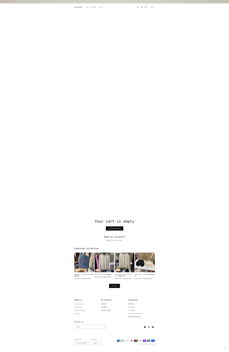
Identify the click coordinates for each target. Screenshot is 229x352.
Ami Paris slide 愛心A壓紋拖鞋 (144, 275)
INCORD (144, 344)
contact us (77, 313)
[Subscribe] (104, 327)
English (95, 343)
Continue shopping (115, 228)
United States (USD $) (81, 343)
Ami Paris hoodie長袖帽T (103, 274)
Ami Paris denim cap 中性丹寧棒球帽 (83, 275)
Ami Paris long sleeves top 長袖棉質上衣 (123, 275)
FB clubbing (131, 310)
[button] (138, 7)
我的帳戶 (104, 304)
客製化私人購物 (105, 310)
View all (114, 286)
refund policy (78, 307)
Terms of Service (79, 304)
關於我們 (131, 304)
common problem (79, 310)
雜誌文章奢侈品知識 (134, 316)
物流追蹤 (104, 307)
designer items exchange (135, 313)
